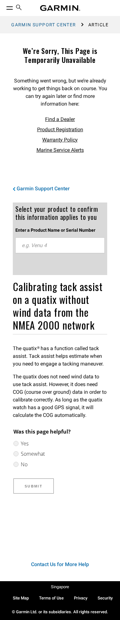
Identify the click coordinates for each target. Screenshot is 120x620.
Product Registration (60, 129)
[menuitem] (19, 8)
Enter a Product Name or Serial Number (55, 230)
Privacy (80, 598)
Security (105, 598)
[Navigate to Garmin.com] (60, 8)
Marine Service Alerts (60, 150)
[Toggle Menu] (4, 6)
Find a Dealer (60, 119)
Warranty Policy (60, 140)
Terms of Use (51, 598)
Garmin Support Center (43, 24)
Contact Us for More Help (60, 564)
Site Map (21, 598)
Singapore (60, 586)
